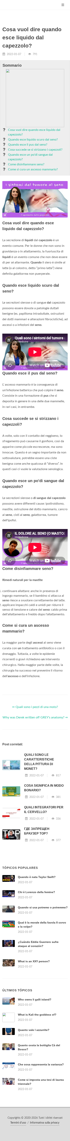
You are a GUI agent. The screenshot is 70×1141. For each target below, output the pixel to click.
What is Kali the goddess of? (37, 1014)
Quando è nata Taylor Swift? (37, 877)
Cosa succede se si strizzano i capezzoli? (35, 149)
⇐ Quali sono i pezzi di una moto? (35, 707)
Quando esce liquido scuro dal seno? (33, 139)
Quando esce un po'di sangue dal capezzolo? (30, 157)
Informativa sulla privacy (44, 1122)
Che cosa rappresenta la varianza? (41, 1064)
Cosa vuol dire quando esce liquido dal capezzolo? (34, 132)
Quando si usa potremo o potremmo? (43, 907)
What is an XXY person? (34, 961)
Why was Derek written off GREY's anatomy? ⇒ (35, 717)
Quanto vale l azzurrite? (33, 1029)
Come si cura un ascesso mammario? (33, 169)
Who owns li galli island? (34, 999)
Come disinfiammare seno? (26, 164)
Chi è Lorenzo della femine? (36, 892)
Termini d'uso (18, 1122)
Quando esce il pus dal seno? (27, 144)
